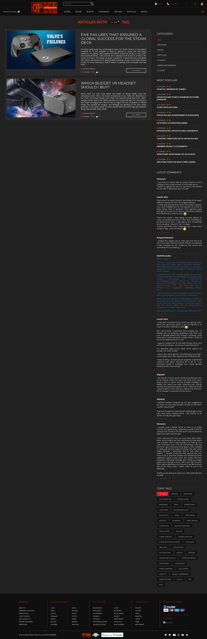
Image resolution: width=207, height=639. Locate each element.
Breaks (175, 494)
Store (67, 12)
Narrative (188, 494)
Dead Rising (164, 563)
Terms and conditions (26, 611)
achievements (97, 613)
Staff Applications (167, 107)
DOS (161, 585)
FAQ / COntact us (24, 619)
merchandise (139, 624)
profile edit (118, 622)
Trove (53, 611)
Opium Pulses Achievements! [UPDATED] (178, 115)
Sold (177, 515)
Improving (163, 504)
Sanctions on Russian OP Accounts (176, 154)
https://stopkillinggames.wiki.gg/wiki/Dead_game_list (179, 311)
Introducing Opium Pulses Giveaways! (177, 131)
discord (138, 608)
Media (144, 12)
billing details (119, 613)
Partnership (23, 624)
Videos (74, 613)
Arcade (118, 12)
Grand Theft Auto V (167, 558)
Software (54, 624)
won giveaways (119, 624)
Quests (90, 12)
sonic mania (190, 515)
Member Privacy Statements (172, 146)
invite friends (118, 619)
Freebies (74, 622)
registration (97, 608)
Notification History (100, 622)
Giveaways (104, 12)
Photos (74, 616)
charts (161, 60)
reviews (162, 45)
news (161, 50)
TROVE (78, 12)
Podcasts (75, 611)
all (159, 40)
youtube (138, 611)
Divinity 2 (162, 574)
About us (22, 608)
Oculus (179, 531)
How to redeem (24, 616)
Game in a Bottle (185, 537)
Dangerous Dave (181, 510)
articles (162, 55)
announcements (167, 65)
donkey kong (183, 499)
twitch (137, 613)
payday (179, 553)
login (160, 4)
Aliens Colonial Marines (169, 542)
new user (174, 4)
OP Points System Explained (172, 123)
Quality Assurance (180, 574)
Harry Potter (165, 579)
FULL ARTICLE (136, 70)
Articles (131, 12)
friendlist (96, 619)
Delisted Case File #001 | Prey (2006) (176, 162)
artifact (162, 520)
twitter (137, 619)
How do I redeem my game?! (171, 89)
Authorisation (165, 499)
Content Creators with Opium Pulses (177, 138)
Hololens (190, 542)
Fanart (74, 619)
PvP (189, 579)
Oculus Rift (183, 569)
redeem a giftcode (99, 624)
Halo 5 (179, 579)
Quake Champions (182, 526)
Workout (176, 520)
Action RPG (164, 526)
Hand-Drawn (192, 520)
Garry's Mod (189, 504)
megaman (163, 547)
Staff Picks (75, 624)
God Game (163, 510)
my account (97, 611)
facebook (138, 616)
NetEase (191, 553)
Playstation (178, 547)
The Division (180, 563)
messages (96, 616)
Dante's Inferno (166, 569)
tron (176, 504)
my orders (117, 611)
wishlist (116, 616)
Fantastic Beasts (189, 558)
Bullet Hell (164, 515)
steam (137, 622)
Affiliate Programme (26, 622)
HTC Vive (113, 22)
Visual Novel (164, 531)
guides (161, 70)
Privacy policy (23, 613)
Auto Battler (165, 553)
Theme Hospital (165, 537)
